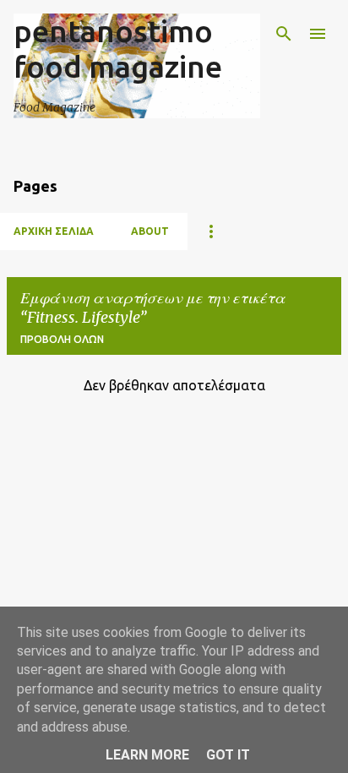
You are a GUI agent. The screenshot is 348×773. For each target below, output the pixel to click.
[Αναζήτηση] (284, 34)
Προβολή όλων (62, 339)
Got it (228, 755)
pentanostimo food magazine (118, 49)
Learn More (147, 755)
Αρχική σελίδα (54, 231)
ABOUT (150, 231)
